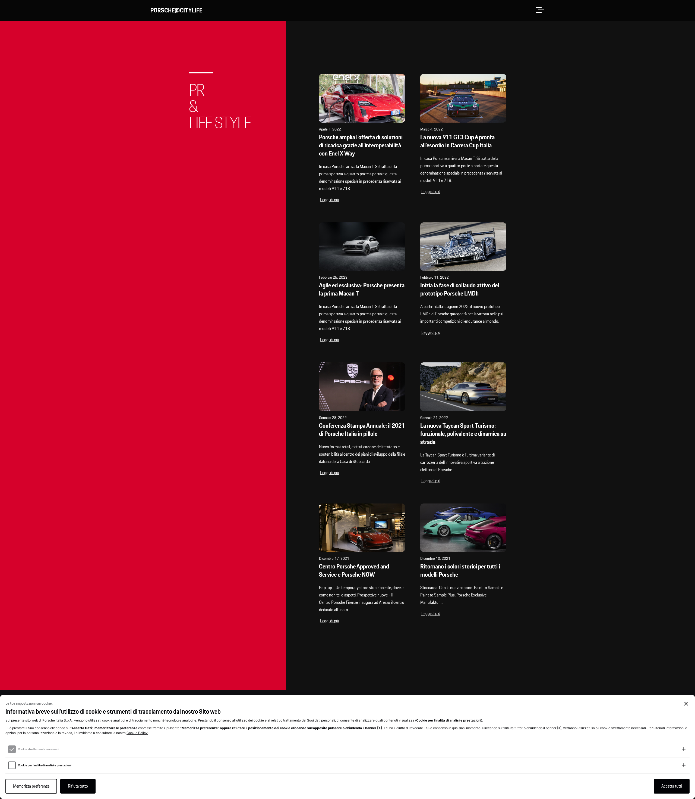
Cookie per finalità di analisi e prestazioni (44, 765)
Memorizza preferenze (31, 786)
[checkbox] (12, 749)
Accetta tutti (671, 786)
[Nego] (686, 703)
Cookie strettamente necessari (38, 749)
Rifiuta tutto (78, 786)
